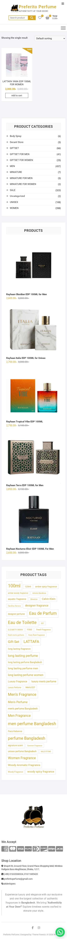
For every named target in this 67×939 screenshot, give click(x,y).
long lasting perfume (23, 656)
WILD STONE (46, 751)
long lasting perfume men (23, 668)
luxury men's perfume (43, 681)
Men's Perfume (18, 702)
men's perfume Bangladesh (23, 708)
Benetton (34, 599)
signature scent (15, 745)
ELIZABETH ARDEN (15, 630)
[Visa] (20, 849)
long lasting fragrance (19, 648)
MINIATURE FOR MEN (21, 178)
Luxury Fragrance (17, 681)
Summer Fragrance (34, 746)
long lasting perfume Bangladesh (25, 662)
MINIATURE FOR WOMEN (23, 184)
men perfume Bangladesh (32, 723)
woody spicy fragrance (40, 771)
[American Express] (4, 849)
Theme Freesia (38, 934)
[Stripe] (51, 849)
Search (32, 17)
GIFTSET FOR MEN (19, 154)
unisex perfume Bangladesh (22, 751)
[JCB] (59, 849)
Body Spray (15, 136)
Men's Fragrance (22, 694)
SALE (12, 190)
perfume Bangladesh (26, 738)
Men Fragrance (19, 716)
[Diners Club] (36, 849)
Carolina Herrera (14, 606)
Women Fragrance (22, 758)
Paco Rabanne (15, 731)
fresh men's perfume (16, 635)
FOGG (29, 630)
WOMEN (14, 208)
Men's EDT (30, 687)
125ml (28, 586)
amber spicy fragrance (46, 586)
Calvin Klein (48, 598)
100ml (14, 585)
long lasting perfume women (25, 675)
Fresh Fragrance (43, 629)
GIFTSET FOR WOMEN (21, 160)
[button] (60, 932)
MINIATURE (16, 172)
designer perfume (16, 614)
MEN (12, 166)
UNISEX (14, 202)
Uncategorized (17, 196)
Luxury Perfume (14, 687)
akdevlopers (9, 883)
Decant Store (16, 142)
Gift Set (13, 642)
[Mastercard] (12, 849)
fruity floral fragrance (36, 635)
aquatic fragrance (17, 599)
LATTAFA (31, 641)
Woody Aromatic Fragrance (24, 765)
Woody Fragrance (15, 772)
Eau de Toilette (22, 622)
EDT (42, 623)
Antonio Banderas (39, 593)
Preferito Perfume (37, 6)
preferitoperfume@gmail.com (18, 879)
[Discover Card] (43, 849)
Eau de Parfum (43, 613)
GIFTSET (14, 148)
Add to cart (16, 95)
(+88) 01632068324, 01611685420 (20, 874)
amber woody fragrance (18, 593)
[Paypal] (28, 849)
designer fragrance (36, 605)
